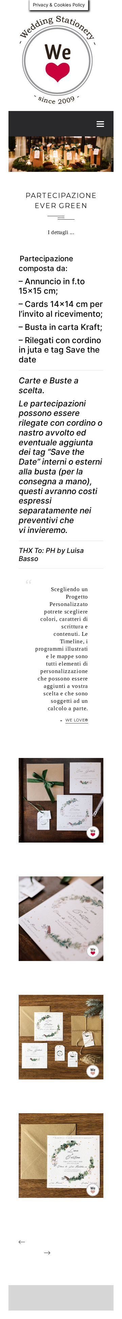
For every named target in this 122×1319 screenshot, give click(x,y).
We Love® (76, 720)
